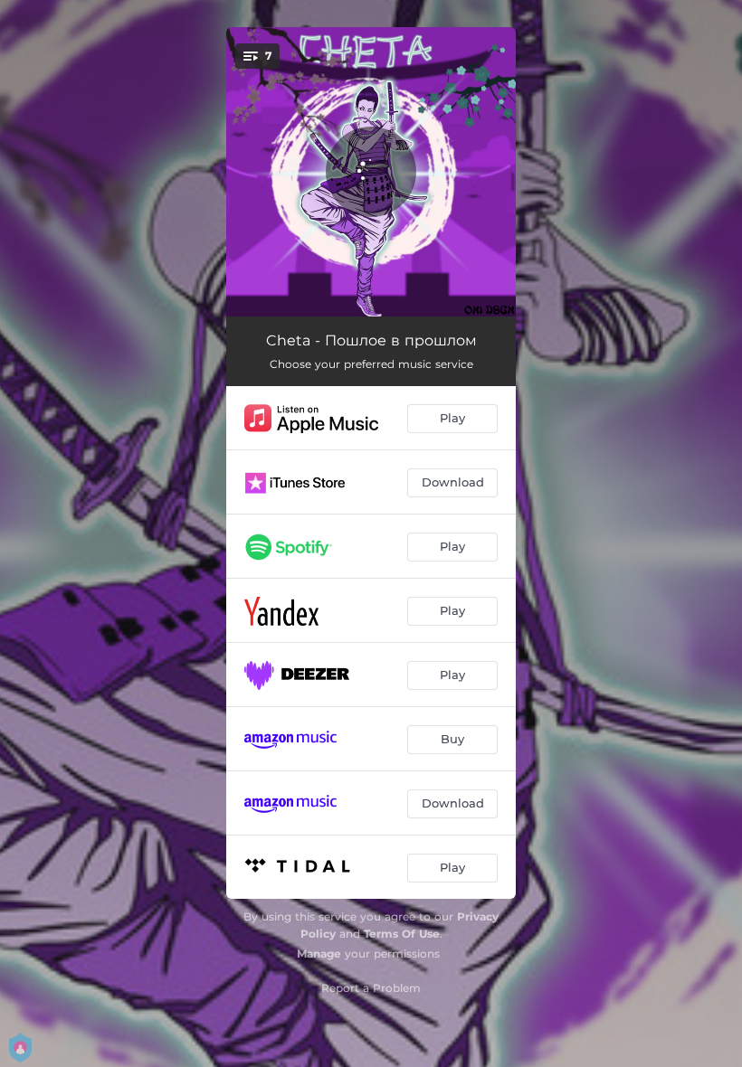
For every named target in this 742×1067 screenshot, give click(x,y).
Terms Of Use (402, 933)
